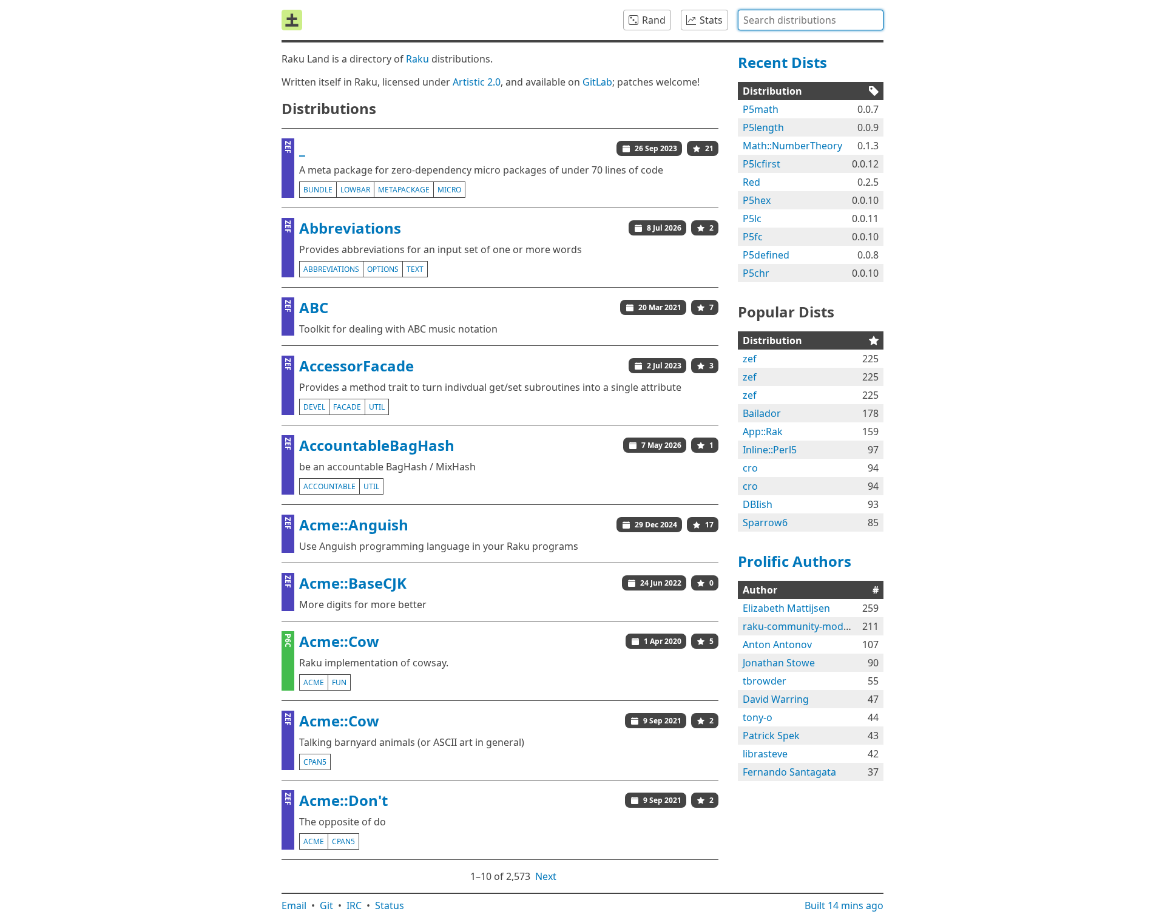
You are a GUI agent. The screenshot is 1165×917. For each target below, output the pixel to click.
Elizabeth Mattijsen (786, 608)
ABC (313, 307)
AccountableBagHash (376, 445)
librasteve (765, 753)
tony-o (757, 717)
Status (389, 905)
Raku (417, 59)
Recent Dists (782, 62)
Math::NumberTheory (792, 145)
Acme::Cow (339, 641)
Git (326, 905)
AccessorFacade (356, 366)
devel (314, 407)
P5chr (756, 273)
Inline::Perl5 (770, 449)
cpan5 (314, 762)
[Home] (292, 20)
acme (313, 682)
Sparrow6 (765, 522)
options (383, 269)
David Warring (776, 699)
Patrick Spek (771, 735)
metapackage (404, 189)
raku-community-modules (802, 626)
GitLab (597, 82)
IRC (354, 905)
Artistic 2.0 (477, 82)
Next (545, 876)
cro (750, 468)
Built (844, 905)
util (377, 407)
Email (294, 905)
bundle (318, 189)
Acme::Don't (343, 800)
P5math (760, 109)
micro (449, 189)
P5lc (752, 218)
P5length (763, 127)
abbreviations (331, 269)
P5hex (757, 200)
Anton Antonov (777, 644)
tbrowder (764, 681)
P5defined (766, 255)
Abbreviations (350, 228)
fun (339, 682)
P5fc (753, 236)
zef (750, 358)
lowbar (355, 189)
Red (751, 182)
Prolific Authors (794, 561)
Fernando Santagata (789, 772)
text (415, 269)
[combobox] (810, 20)
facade (347, 407)
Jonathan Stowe (779, 662)
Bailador (762, 413)
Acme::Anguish (353, 525)
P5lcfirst (761, 164)
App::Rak (763, 431)
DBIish (757, 504)
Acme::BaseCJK (353, 583)
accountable (329, 486)
